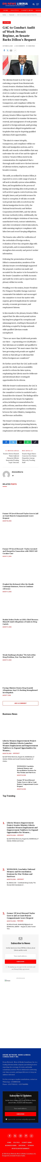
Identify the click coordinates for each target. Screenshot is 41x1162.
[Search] (33, 4)
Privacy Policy (18, 969)
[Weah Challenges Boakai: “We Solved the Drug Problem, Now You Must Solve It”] (20, 641)
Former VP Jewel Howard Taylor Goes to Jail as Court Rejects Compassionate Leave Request (20, 515)
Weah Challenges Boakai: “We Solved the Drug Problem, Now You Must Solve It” (19, 656)
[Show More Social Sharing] (15, 50)
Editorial (22, 1145)
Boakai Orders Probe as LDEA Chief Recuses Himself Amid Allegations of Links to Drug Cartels (20, 621)
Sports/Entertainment (20, 1148)
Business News (11, 1145)
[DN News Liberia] (15, 4)
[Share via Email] (11, 50)
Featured (7, 22)
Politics (15, 10)
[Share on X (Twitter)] (7, 50)
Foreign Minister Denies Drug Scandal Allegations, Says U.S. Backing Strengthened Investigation (20, 690)
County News (27, 10)
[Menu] (37, 4)
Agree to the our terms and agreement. (21, 1119)
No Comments (20, 46)
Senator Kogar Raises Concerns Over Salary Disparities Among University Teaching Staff (29, 458)
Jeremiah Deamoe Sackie (17, 1156)
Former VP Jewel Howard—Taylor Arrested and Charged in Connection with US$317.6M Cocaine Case (20, 551)
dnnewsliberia (17, 472)
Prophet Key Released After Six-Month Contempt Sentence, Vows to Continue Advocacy (18, 586)
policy (26, 1119)
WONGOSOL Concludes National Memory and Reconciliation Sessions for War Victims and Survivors (26, 769)
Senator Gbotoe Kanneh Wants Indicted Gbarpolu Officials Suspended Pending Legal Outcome (11, 458)
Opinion (31, 1145)
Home (5, 10)
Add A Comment (20, 703)
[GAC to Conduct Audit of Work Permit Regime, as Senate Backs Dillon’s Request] (20, 65)
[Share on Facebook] (4, 50)
